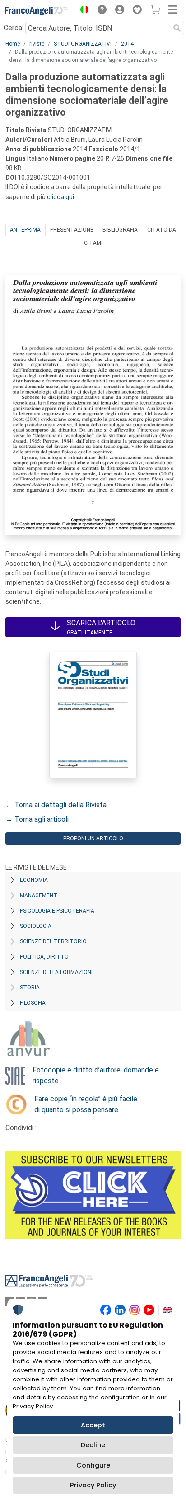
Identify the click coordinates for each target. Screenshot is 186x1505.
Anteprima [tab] (25, 230)
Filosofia (33, 1003)
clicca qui (60, 196)
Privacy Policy (93, 1485)
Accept (93, 1425)
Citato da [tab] (161, 230)
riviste (36, 44)
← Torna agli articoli (37, 819)
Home (12, 44)
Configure (93, 1465)
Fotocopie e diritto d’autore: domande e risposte (96, 1075)
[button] (82, 11)
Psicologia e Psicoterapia (57, 911)
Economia (34, 880)
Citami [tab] (93, 243)
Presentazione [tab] (71, 230)
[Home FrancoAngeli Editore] (36, 11)
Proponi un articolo (93, 838)
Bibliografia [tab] (120, 230)
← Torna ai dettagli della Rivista (56, 805)
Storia (30, 987)
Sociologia (35, 926)
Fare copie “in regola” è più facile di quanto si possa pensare (85, 1104)
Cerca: (13, 27)
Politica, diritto (44, 957)
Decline (93, 1444)
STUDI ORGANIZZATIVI (83, 44)
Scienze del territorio (53, 941)
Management (38, 895)
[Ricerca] (177, 28)
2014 (127, 44)
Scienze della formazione (57, 972)
